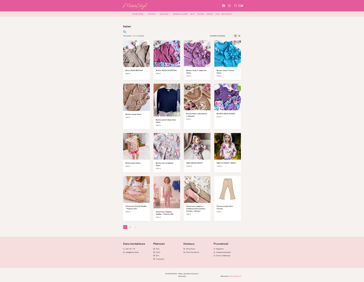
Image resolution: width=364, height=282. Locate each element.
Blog (217, 14)
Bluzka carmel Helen (133, 114)
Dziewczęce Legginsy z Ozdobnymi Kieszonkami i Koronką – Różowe (196, 208)
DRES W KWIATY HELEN (226, 163)
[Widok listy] (239, 35)
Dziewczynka (138, 14)
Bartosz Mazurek (235, 276)
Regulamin (220, 249)
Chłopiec (151, 14)
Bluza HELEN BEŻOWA (134, 70)
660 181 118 (130, 249)
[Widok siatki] (235, 35)
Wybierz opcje (131, 79)
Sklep (192, 14)
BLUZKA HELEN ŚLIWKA (226, 114)
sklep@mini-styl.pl (132, 252)
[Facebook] (223, 6)
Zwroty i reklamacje (223, 256)
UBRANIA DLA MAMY (180, 14)
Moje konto (227, 14)
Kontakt (210, 14)
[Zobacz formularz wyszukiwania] (235, 5)
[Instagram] (229, 6)
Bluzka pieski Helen (133, 163)
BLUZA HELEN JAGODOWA (166, 70)
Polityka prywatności (223, 252)
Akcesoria (164, 14)
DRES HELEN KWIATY (194, 163)
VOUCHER (200, 14)
